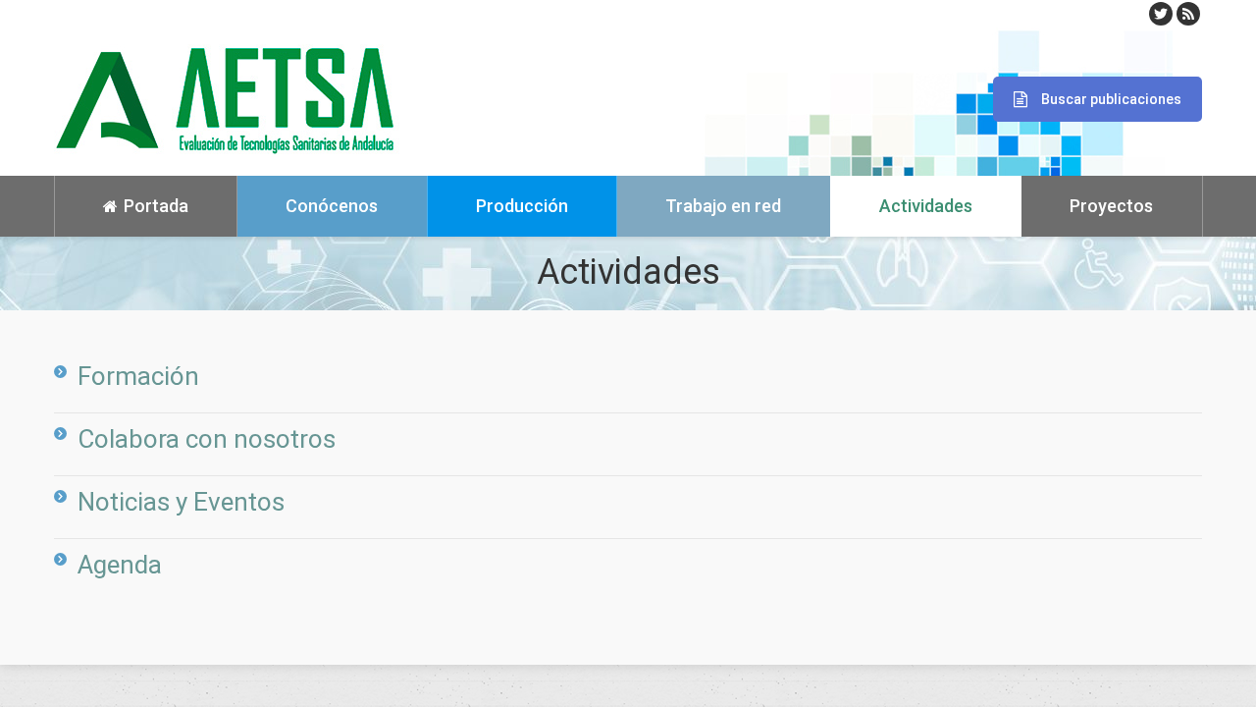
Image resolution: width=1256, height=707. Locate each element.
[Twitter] (1161, 14)
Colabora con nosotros (207, 439)
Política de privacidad (112, 677)
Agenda (120, 564)
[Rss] (1188, 14)
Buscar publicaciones (1111, 99)
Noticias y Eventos (181, 502)
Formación (138, 376)
